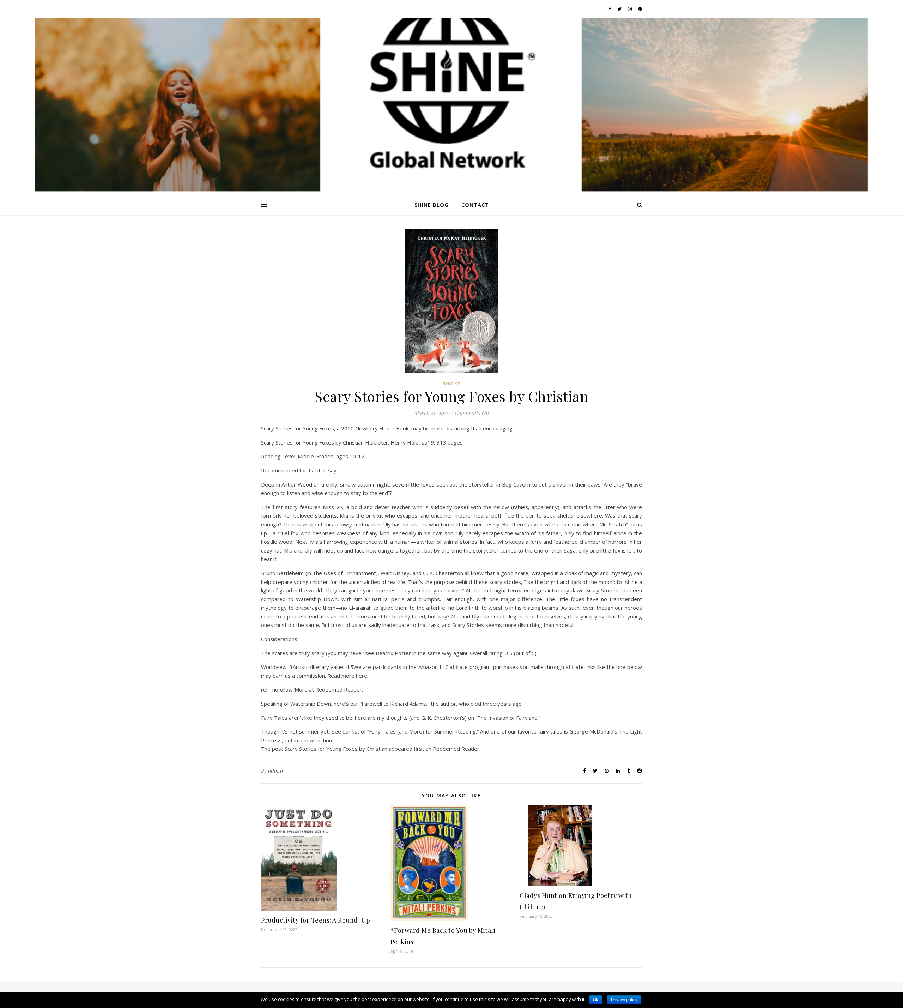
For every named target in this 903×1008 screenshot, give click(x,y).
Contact (475, 204)
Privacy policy (624, 999)
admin (275, 770)
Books (451, 384)
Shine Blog (431, 204)
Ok (595, 999)
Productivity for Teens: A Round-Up (315, 920)
